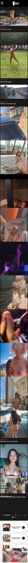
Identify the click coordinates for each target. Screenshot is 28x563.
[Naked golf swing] (14, 55)
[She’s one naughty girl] (14, 333)
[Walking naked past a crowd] (14, 367)
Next (13, 517)
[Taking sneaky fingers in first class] (14, 232)
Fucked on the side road (8, 103)
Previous (7, 515)
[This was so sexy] (14, 18)
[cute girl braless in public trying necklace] (14, 485)
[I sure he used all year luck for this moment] (14, 266)
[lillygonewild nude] (14, 468)
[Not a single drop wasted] (14, 299)
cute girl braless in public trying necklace (13, 497)
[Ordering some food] (14, 397)
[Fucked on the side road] (14, 92)
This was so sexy (5, 29)
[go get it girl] (14, 203)
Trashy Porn (3, 27)
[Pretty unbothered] (14, 164)
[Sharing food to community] (14, 424)
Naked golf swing (5, 82)
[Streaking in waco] (14, 131)
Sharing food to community (9, 441)
